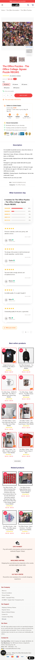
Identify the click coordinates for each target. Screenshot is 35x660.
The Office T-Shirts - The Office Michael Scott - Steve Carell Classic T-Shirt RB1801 (26, 422)
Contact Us (4, 614)
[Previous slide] (4, 34)
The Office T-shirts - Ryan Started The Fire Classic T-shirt (26, 451)
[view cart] (33, 5)
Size (4, 81)
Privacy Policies (6, 595)
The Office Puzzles (26, 10)
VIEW (8, 361)
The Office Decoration (12, 10)
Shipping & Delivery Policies (9, 607)
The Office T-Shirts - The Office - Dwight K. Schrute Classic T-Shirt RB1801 (9, 451)
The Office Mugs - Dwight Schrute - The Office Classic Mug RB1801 (26, 393)
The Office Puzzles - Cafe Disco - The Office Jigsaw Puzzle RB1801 (9, 528)
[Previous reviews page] (22, 332)
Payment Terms (6, 609)
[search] (28, 5)
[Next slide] (31, 34)
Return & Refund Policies (8, 612)
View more (17, 461)
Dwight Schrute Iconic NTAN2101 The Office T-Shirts (9, 366)
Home (3, 10)
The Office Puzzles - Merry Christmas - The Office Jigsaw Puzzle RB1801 (25, 528)
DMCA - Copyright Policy (8, 597)
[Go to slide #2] (22, 59)
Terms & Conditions (7, 593)
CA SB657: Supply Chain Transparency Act (13, 600)
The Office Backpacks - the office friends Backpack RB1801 (26, 366)
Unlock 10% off (3, 653)
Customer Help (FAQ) (7, 616)
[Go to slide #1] (13, 59)
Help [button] (32, 658)
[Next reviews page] (30, 332)
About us (4, 590)
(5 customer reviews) (15, 75)
